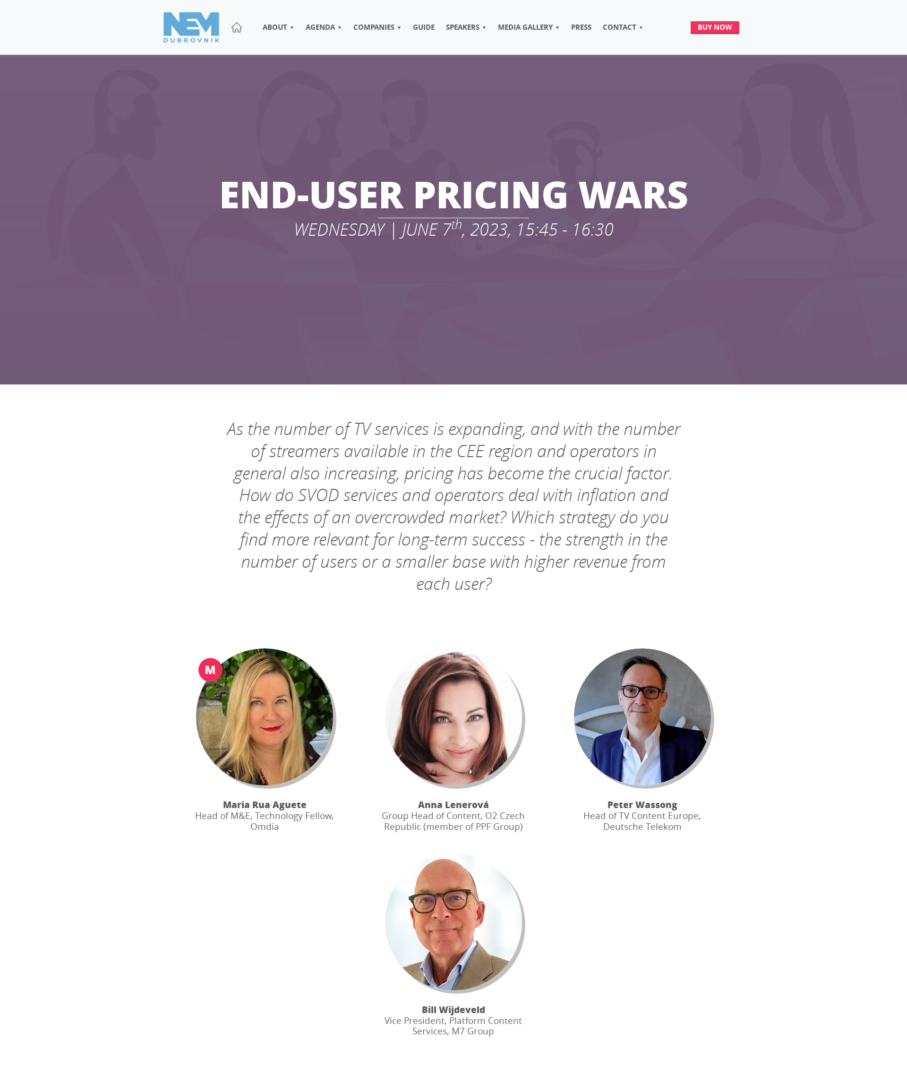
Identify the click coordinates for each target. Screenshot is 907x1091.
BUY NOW (715, 27)
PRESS (581, 27)
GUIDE (424, 27)
